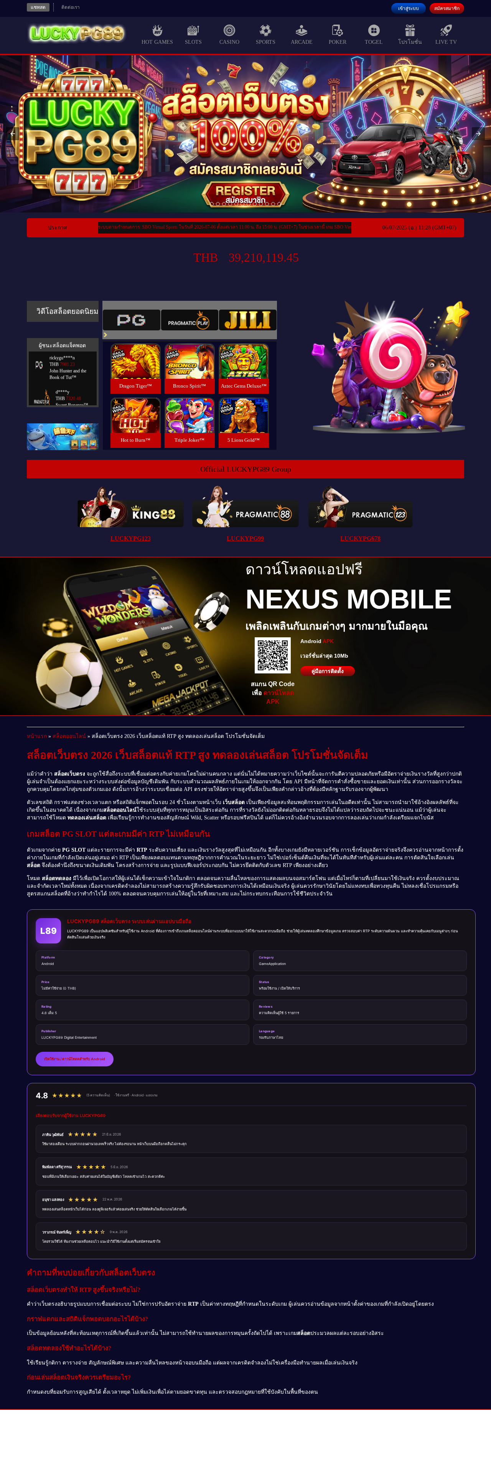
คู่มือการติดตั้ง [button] (327, 671)
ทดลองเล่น (135, 352)
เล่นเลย (135, 369)
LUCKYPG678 (360, 538)
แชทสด (38, 7)
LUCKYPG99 (245, 538)
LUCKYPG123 (130, 538)
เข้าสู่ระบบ (408, 8)
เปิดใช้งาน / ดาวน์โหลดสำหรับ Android (74, 1059)
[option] (212, 204)
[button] (12, 133)
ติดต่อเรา (70, 7)
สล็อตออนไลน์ (69, 736)
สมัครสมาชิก (447, 8)
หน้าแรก (37, 736)
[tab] (131, 320)
